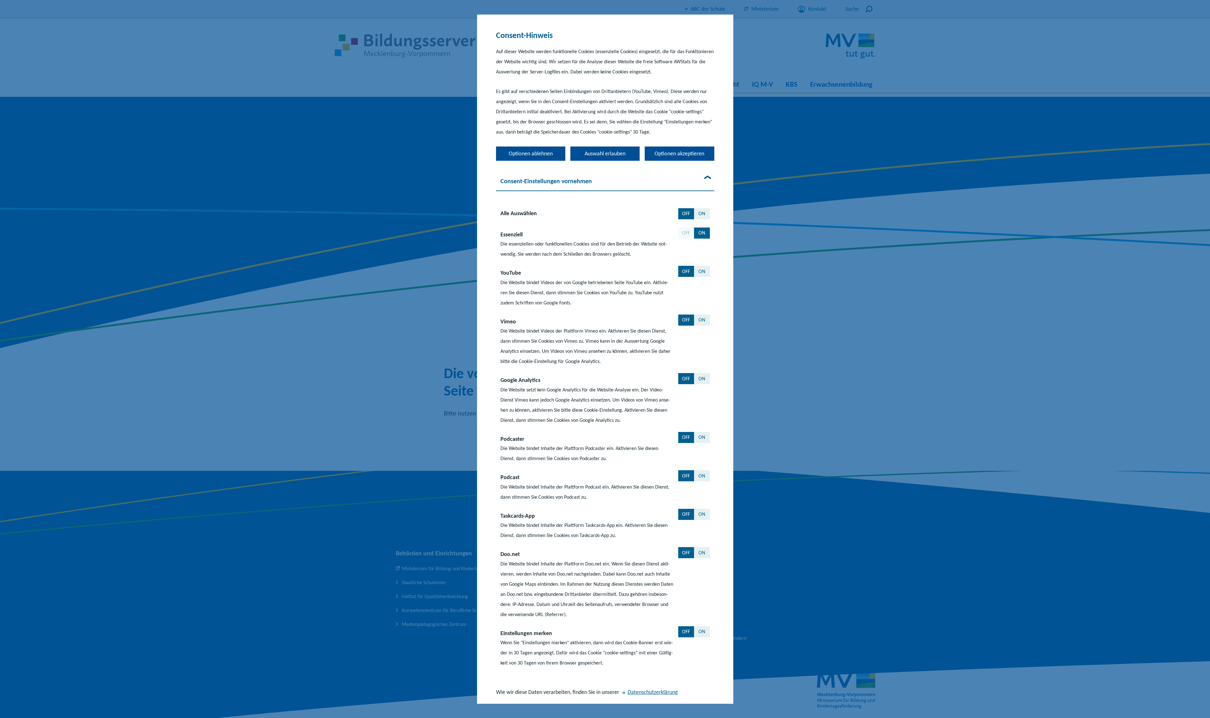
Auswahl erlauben (605, 153)
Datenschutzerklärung (653, 692)
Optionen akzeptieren (679, 153)
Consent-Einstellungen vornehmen (546, 180)
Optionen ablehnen (531, 153)
